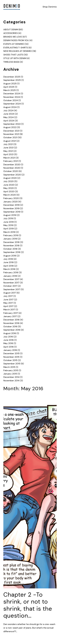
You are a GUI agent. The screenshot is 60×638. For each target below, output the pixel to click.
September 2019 (11, 211)
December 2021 (11, 130)
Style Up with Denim (14, 58)
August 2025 (10, 83)
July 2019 (8, 218)
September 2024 (12, 103)
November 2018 (11, 245)
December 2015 (11, 353)
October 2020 (10, 171)
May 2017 (8, 302)
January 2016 (10, 350)
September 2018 (11, 252)
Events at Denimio (13, 44)
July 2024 (8, 110)
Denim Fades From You (16, 40)
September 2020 (12, 174)
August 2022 (9, 127)
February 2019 (10, 235)
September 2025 (12, 80)
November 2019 (11, 208)
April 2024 (8, 120)
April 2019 (8, 228)
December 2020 (11, 164)
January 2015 (10, 373)
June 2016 (8, 340)
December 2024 (11, 93)
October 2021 (10, 137)
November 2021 (11, 134)
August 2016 (9, 333)
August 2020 (10, 178)
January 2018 (10, 275)
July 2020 (8, 181)
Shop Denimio (50, 6)
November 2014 (11, 380)
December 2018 (11, 242)
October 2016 (10, 326)
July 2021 (8, 144)
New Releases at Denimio (17, 51)
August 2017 (9, 292)
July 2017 (8, 296)
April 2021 (8, 154)
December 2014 (11, 377)
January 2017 (10, 316)
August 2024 (10, 107)
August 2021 (9, 140)
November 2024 (11, 97)
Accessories (10, 33)
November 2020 (11, 167)
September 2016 (11, 329)
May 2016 (8, 343)
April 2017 (8, 306)
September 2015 (11, 363)
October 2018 (10, 248)
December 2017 (11, 279)
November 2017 (11, 282)
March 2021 (9, 157)
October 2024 (10, 100)
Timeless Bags (11, 61)
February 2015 (10, 370)
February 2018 (10, 272)
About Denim (10, 29)
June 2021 (8, 147)
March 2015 (9, 367)
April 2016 (8, 346)
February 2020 (11, 198)
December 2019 (11, 204)
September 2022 (12, 124)
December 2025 (11, 76)
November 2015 (11, 356)
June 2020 (8, 184)
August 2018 (9, 255)
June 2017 (8, 299)
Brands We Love (12, 36)
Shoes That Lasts (13, 54)
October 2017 (10, 285)
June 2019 (8, 221)
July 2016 (8, 336)
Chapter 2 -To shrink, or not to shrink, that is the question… (27, 605)
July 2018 (8, 259)
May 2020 (8, 188)
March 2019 (9, 232)
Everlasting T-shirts (15, 47)
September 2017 (11, 289)
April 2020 (8, 191)
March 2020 (9, 194)
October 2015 (10, 360)
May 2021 (8, 151)
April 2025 (8, 86)
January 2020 (10, 201)
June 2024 (8, 113)
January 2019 (10, 238)
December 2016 (11, 319)
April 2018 (8, 265)
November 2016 (11, 323)
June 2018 (8, 262)
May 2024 (8, 117)
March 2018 (9, 269)
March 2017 (9, 309)
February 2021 (10, 161)
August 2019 (9, 215)
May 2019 (8, 225)
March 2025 (9, 90)
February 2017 (10, 313)
